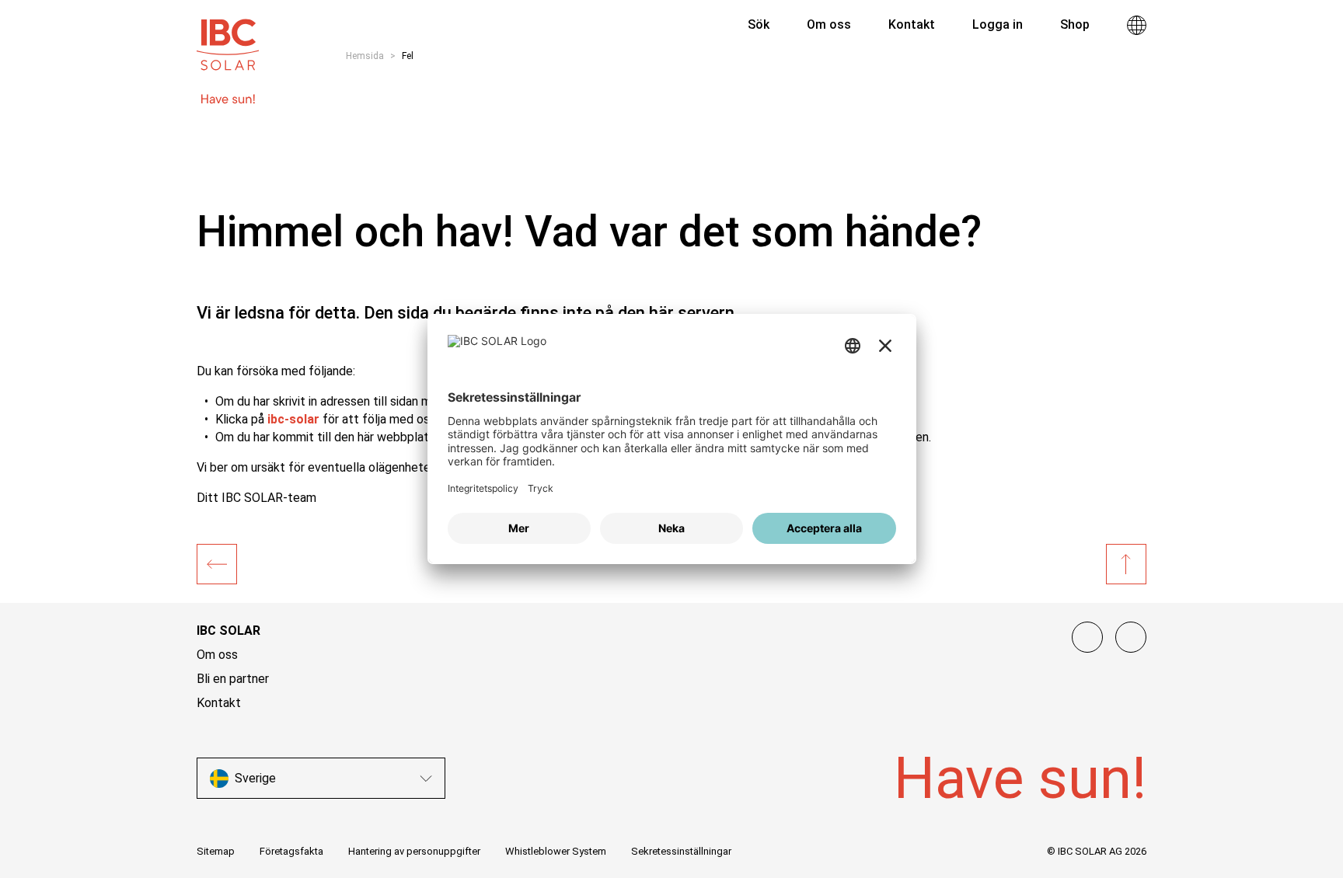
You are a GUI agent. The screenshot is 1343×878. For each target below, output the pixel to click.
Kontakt (219, 702)
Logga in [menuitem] (997, 24)
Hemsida (365, 56)
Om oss (217, 654)
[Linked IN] (1087, 637)
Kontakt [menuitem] (911, 24)
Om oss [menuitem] (829, 24)
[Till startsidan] (228, 37)
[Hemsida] (217, 564)
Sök (757, 24)
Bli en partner (233, 678)
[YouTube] (1130, 637)
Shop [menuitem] (1075, 24)
